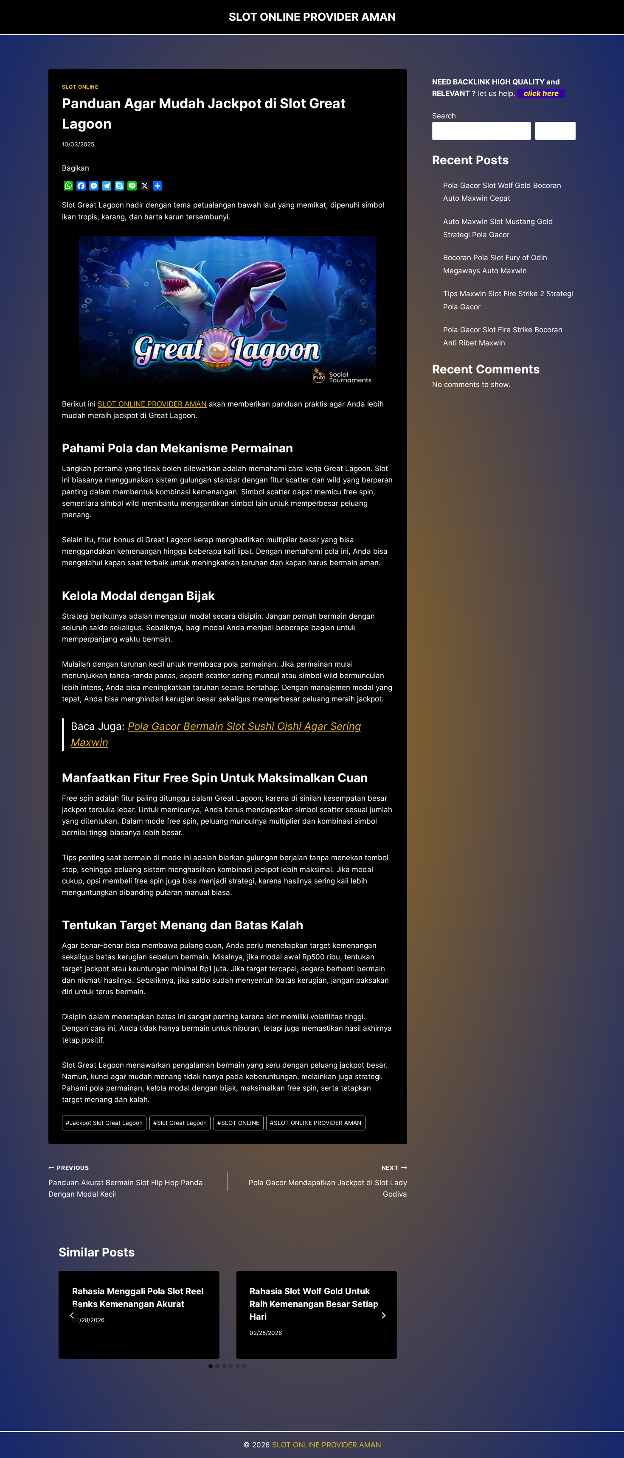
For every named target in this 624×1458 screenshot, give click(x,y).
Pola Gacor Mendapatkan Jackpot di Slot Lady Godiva (328, 1181)
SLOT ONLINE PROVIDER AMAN (315, 1122)
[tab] (210, 1366)
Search (444, 116)
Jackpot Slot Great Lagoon (104, 1122)
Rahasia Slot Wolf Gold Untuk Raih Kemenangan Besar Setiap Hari (314, 1304)
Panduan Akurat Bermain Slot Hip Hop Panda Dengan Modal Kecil (125, 1181)
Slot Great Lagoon (180, 1122)
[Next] (383, 1315)
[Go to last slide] (72, 1315)
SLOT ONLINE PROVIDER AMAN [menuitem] (152, 404)
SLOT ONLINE (80, 87)
